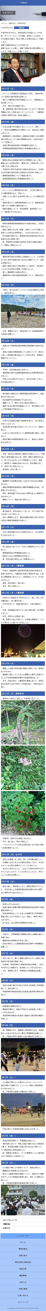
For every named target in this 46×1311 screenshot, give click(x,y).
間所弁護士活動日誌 (23, 1262)
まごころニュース (10, 1220)
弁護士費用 (23, 1289)
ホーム (4, 23)
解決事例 (23, 1275)
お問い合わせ (23, 1295)
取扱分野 (23, 1269)
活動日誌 (12, 23)
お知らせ (6, 1228)
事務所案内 (23, 1249)
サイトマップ (23, 1302)
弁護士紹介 (23, 1255)
